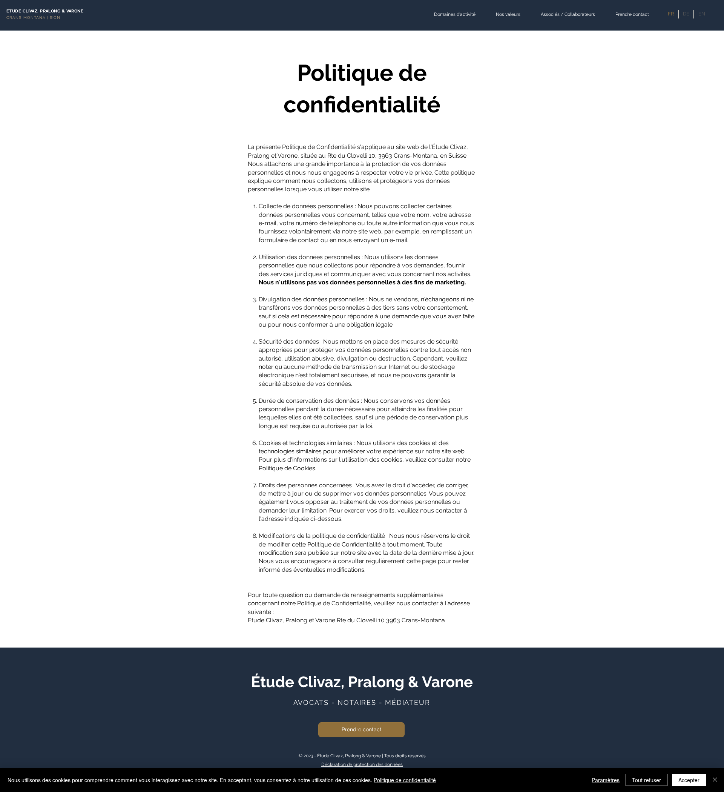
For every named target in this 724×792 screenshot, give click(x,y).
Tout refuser (646, 780)
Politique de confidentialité (405, 780)
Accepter (688, 780)
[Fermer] (714, 780)
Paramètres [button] (606, 780)
